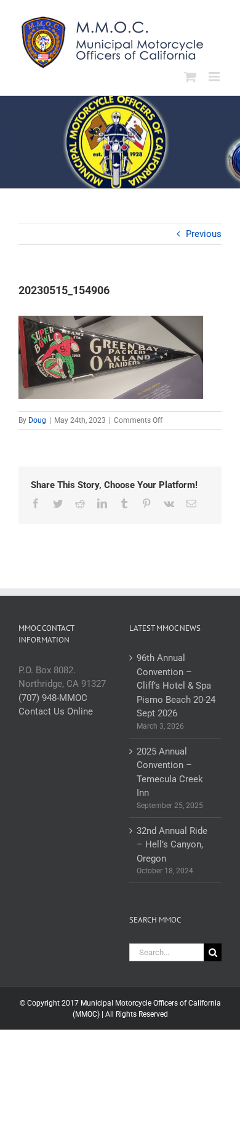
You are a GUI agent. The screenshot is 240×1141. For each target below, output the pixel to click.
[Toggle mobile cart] (190, 76)
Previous (204, 233)
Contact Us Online (55, 711)
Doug (37, 420)
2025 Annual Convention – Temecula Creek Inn (170, 772)
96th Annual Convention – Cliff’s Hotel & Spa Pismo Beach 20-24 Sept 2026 (176, 685)
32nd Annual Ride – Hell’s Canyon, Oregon (172, 844)
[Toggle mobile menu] (215, 76)
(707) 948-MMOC (52, 697)
